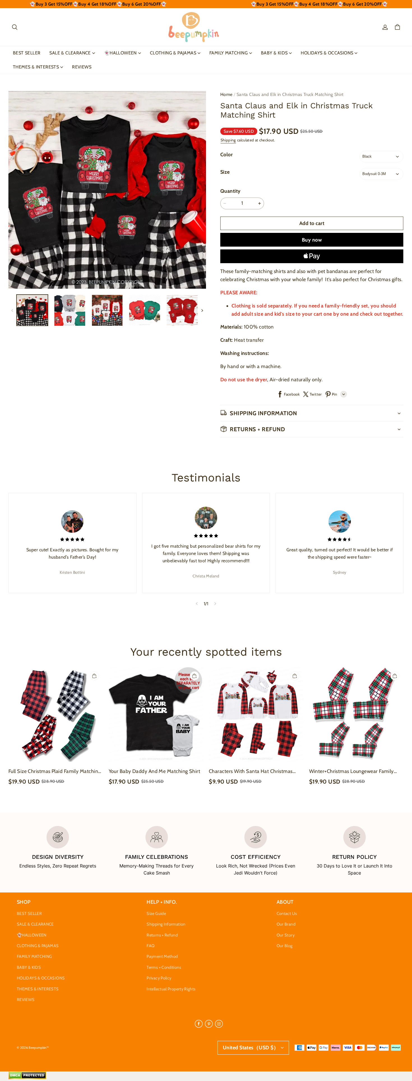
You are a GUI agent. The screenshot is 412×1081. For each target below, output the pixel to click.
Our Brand (286, 924)
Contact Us (287, 913)
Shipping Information (166, 924)
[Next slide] (215, 603)
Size (225, 172)
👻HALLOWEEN (120, 53)
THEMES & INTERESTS (36, 67)
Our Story (286, 935)
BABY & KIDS (274, 53)
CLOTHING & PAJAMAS (173, 53)
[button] (14, 27)
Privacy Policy (159, 978)
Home (226, 94)
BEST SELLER (26, 53)
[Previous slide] (197, 603)
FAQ (150, 945)
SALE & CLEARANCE (70, 53)
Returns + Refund (162, 935)
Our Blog (285, 945)
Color (226, 155)
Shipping (228, 140)
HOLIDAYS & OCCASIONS (327, 53)
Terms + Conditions (164, 967)
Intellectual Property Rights (171, 989)
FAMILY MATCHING (228, 53)
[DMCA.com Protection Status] (27, 1078)
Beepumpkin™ (39, 1048)
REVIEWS (81, 67)
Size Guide (156, 913)
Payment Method (162, 956)
